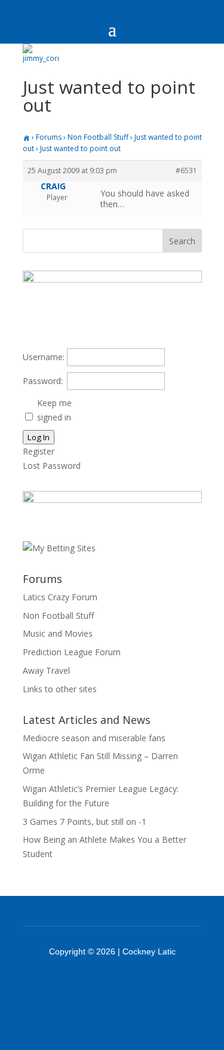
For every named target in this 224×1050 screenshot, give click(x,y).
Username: (44, 357)
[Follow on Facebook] (97, 984)
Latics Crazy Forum (60, 597)
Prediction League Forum (72, 652)
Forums (49, 137)
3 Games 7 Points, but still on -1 (84, 821)
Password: (43, 380)
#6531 (186, 170)
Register (38, 451)
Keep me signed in (54, 410)
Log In (38, 437)
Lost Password (52, 465)
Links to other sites (60, 689)
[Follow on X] (128, 984)
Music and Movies (58, 633)
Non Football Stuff (97, 137)
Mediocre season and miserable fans (94, 738)
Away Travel (46, 670)
